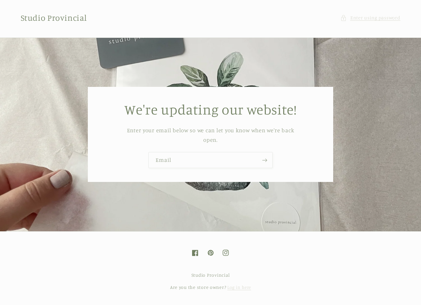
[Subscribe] (264, 160)
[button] (370, 17)
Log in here (239, 287)
